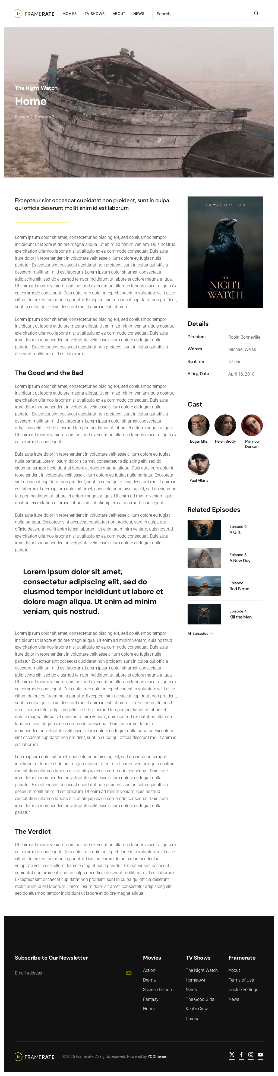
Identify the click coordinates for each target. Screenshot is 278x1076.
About (119, 13)
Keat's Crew (197, 1008)
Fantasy (151, 999)
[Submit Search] (256, 14)
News (138, 13)
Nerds (191, 989)
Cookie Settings (243, 989)
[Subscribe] (129, 973)
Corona (193, 1018)
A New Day (240, 560)
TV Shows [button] (95, 13)
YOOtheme (157, 1056)
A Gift (235, 532)
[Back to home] (34, 13)
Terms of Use (241, 980)
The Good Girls (200, 999)
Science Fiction (157, 989)
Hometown (196, 980)
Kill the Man (240, 617)
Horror (149, 1008)
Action (149, 970)
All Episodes (198, 633)
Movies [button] (69, 13)
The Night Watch (36, 87)
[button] (225, 252)
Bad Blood (239, 589)
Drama (149, 980)
